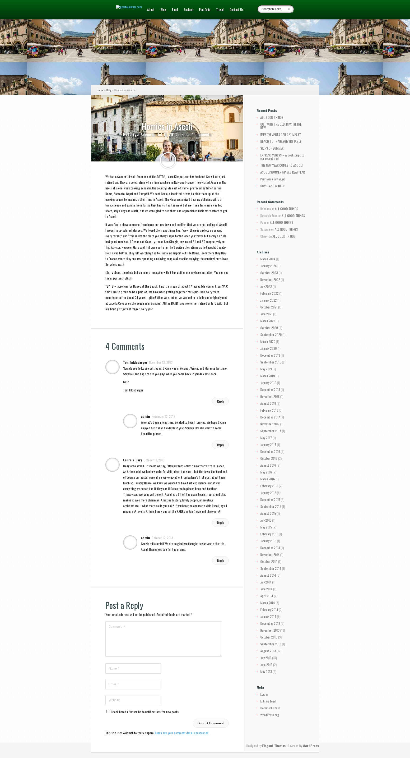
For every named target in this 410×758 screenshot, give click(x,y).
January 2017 (268, 444)
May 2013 (266, 671)
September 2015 (270, 506)
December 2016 (270, 451)
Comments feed (270, 707)
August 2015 (268, 513)
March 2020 (267, 341)
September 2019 (270, 361)
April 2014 (266, 595)
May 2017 (266, 437)
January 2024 (268, 265)
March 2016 (267, 478)
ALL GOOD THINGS (271, 117)
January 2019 (268, 382)
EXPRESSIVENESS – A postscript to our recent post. (282, 156)
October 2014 (268, 561)
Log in (264, 694)
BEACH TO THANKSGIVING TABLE (280, 141)
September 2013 (270, 643)
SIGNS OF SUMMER (272, 148)
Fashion (188, 10)
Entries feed (268, 700)
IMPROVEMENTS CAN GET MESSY (280, 134)
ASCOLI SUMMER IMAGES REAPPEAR (282, 172)
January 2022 (268, 300)
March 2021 (267, 320)
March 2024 (267, 258)
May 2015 (266, 526)
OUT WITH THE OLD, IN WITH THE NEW (281, 126)
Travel (220, 10)
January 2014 (268, 616)
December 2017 (270, 416)
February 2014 (269, 609)
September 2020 (271, 334)
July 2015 (265, 520)
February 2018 (269, 410)
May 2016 (266, 471)
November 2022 (270, 279)
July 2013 (265, 657)
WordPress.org (269, 714)
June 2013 (266, 664)
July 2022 (266, 286)
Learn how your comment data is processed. (182, 732)
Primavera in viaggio (272, 178)
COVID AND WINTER (272, 185)
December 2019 (270, 355)
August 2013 (268, 650)
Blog (163, 10)
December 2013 (270, 623)
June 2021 (266, 313)
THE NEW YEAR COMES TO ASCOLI (281, 165)
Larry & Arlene (139, 134)
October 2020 (269, 327)
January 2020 (268, 348)
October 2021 (268, 306)
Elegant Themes (274, 745)
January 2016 (268, 492)
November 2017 (270, 423)
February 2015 (269, 533)
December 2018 (270, 389)
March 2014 (267, 602)
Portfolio (204, 10)
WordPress (311, 745)
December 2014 (270, 547)
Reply (220, 401)
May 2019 (266, 368)
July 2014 (265, 581)
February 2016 (269, 485)
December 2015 (270, 499)
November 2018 (270, 396)
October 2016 (268, 458)
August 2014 (268, 575)
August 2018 (268, 403)
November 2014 (270, 554)
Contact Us (236, 10)
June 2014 (266, 588)
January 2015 (268, 540)
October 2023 (269, 272)
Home (100, 90)
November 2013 (270, 630)
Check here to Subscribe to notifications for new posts (144, 711)
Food (175, 10)
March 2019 (267, 375)
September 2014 (270, 568)
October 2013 (268, 636)
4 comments (201, 134)
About (150, 10)
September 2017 (270, 430)
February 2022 (269, 293)
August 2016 (268, 465)
